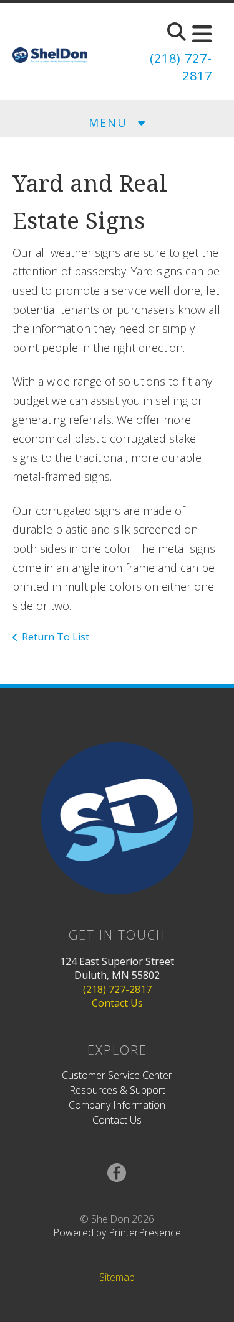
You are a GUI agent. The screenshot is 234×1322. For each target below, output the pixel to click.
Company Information (117, 1105)
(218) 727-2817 (117, 989)
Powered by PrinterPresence (117, 1232)
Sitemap (117, 1277)
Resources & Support (117, 1090)
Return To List (55, 637)
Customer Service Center (117, 1075)
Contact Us (117, 1003)
